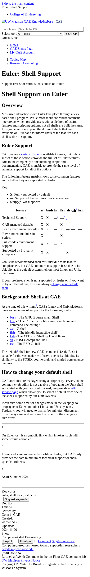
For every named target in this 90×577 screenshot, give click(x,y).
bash (13, 317)
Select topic (9, 33)
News (14, 45)
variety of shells (31, 154)
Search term (9, 29)
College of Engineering (25, 14)
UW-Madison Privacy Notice (21, 560)
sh (11, 340)
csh (12, 343)
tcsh (12, 321)
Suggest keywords (16, 499)
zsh (12, 328)
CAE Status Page (21, 48)
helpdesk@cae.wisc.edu (17, 549)
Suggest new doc (63, 541)
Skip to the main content (18, 3)
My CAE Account (22, 52)
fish (12, 332)
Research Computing (24, 63)
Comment (44, 541)
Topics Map (18, 59)
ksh (12, 336)
